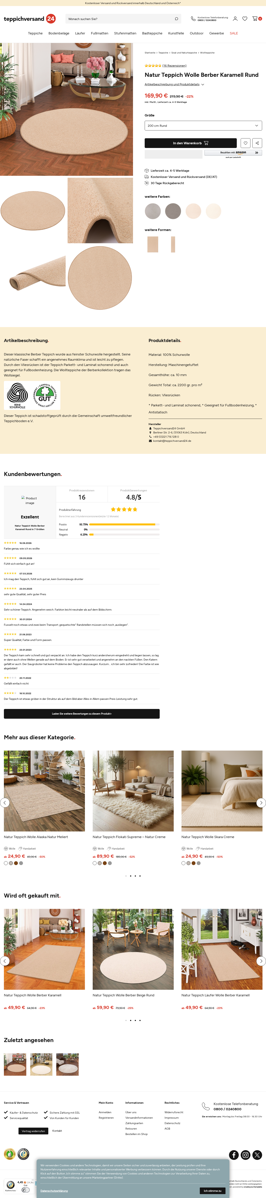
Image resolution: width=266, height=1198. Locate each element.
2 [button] (130, 876)
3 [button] (135, 876)
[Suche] (176, 19)
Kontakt (57, 1130)
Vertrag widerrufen (33, 1131)
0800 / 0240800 (227, 1109)
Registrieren (106, 1117)
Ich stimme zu (212, 1190)
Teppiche (163, 52)
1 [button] (126, 876)
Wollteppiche (207, 52)
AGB (167, 1128)
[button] (233, 154)
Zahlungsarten (134, 1123)
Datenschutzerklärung (54, 1190)
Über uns (131, 1112)
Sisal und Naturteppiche (184, 52)
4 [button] (140, 876)
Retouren (131, 1128)
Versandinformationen (139, 1117)
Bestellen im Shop (136, 1134)
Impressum (172, 1117)
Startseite (150, 52)
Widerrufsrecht (174, 1112)
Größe (149, 115)
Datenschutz (172, 1123)
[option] (133, 3)
